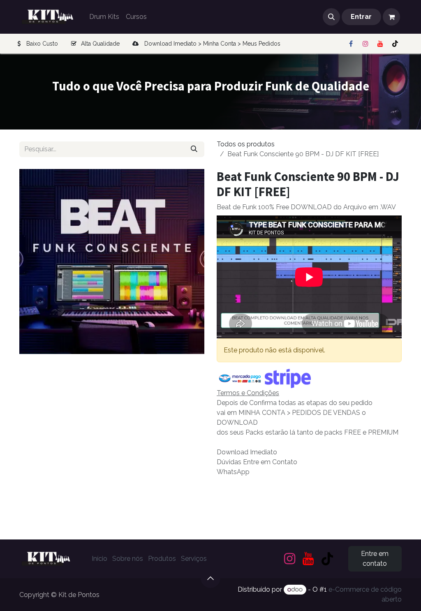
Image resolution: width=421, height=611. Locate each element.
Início (99, 558)
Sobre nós (127, 558)
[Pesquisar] (194, 149)
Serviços (194, 558)
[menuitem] (104, 17)
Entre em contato (375, 558)
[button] (331, 16)
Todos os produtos (246, 144)
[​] (350, 43)
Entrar (361, 17)
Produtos (162, 558)
